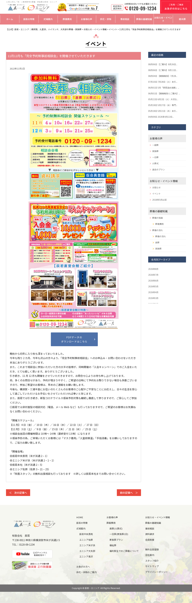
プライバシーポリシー (156, 571)
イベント (156, 193)
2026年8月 (153, 268)
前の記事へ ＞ (129, 492)
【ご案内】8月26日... (162, 64)
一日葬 (155, 157)
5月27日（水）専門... (162, 105)
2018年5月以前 (159, 199)
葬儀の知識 (157, 217)
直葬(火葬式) (116, 528)
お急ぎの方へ (83, 566)
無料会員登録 (152, 549)
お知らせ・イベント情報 (164, 181)
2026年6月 (153, 280)
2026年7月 (153, 274)
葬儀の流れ (157, 230)
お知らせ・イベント (163, 19)
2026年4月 (153, 292)
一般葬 (155, 145)
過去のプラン (158, 169)
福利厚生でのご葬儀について (124, 550)
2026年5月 (153, 286)
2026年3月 (153, 298)
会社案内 (149, 555)
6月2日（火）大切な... (163, 99)
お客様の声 (86, 19)
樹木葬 (182, 19)
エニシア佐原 (86, 539)
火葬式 (155, 163)
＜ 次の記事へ (18, 492)
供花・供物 (105, 19)
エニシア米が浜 (87, 545)
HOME (79, 517)
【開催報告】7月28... (162, 75)
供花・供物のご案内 (86, 572)
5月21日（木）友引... (162, 110)
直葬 (157, 242)
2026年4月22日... (161, 116)
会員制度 (149, 539)
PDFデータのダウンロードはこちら (74, 339)
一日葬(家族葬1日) (119, 534)
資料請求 (149, 534)
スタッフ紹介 (152, 560)
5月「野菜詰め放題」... (163, 87)
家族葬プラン (116, 539)
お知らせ (156, 187)
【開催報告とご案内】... (164, 93)
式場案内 (48, 19)
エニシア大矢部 (87, 550)
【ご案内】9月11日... (162, 70)
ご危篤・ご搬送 (176, 6)
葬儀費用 (67, 19)
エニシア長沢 (86, 556)
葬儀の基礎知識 (144, 19)
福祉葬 (113, 545)
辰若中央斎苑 (86, 534)
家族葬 (155, 151)
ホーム (9, 19)
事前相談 (124, 19)
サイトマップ (152, 566)
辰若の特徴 (28, 19)
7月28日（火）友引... (162, 81)
